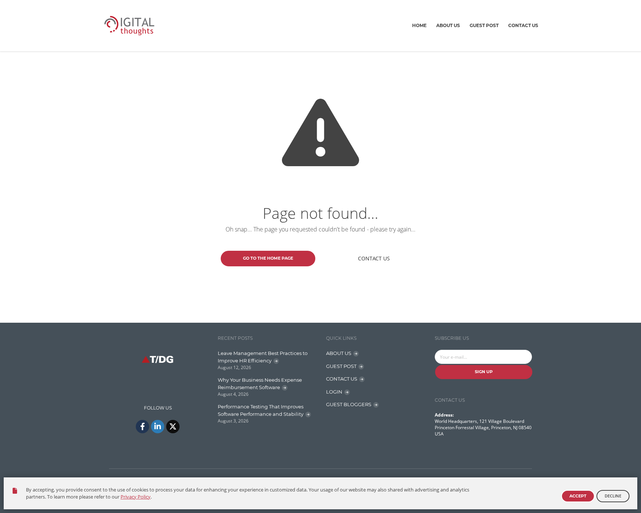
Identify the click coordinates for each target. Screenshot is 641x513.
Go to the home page (268, 258)
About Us (448, 25)
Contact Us (523, 25)
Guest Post (484, 25)
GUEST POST (341, 366)
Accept (577, 496)
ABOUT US (338, 353)
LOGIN (334, 392)
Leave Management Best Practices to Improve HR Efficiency (263, 357)
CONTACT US (341, 379)
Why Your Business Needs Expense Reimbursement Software (260, 383)
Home (419, 25)
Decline (613, 496)
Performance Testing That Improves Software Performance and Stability (260, 410)
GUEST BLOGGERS (348, 404)
